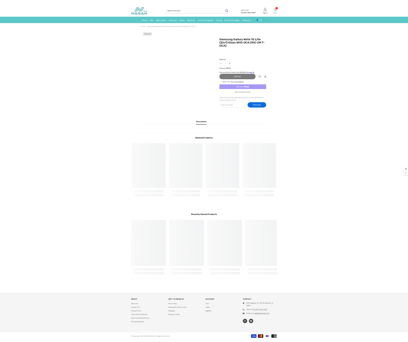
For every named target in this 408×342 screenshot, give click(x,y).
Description (201, 121)
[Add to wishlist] (259, 76)
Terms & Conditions (237, 82)
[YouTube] (251, 321)
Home (143, 26)
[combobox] (194, 10)
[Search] (197, 10)
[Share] (264, 76)
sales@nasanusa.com (261, 313)
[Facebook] (245, 321)
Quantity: (222, 59)
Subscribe (257, 105)
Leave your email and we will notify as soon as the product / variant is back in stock (241, 99)
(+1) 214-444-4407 (260, 309)
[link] (259, 20)
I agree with (226, 82)
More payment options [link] (243, 92)
